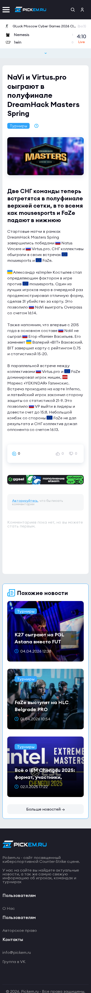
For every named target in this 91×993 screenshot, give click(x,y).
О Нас (8, 908)
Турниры (18, 125)
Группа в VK (13, 961)
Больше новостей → (45, 809)
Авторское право (19, 930)
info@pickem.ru (16, 952)
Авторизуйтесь (25, 500)
